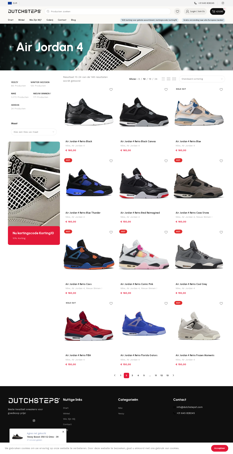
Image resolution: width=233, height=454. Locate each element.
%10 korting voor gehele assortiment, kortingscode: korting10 (149, 20)
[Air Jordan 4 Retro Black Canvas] (144, 112)
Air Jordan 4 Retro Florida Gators (138, 355)
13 (167, 375)
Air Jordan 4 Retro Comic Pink (136, 284)
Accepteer (219, 448)
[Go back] (12, 47)
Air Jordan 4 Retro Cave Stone (192, 212)
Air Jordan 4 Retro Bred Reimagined (140, 212)
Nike (67, 145)
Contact (67, 424)
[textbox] (34, 132)
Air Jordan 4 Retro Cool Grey (191, 284)
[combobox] (34, 132)
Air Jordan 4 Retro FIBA (78, 355)
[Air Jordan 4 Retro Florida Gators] (144, 326)
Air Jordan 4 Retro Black (78, 141)
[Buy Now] (38, 436)
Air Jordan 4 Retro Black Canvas (138, 141)
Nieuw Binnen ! (204, 217)
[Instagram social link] (223, 3)
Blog (65, 429)
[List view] (163, 79)
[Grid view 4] (174, 79)
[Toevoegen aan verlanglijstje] (111, 89)
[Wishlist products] (177, 11)
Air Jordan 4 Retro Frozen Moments (195, 355)
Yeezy (121, 413)
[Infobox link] (204, 3)
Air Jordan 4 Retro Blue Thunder (82, 212)
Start (65, 408)
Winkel (66, 413)
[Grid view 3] (168, 79)
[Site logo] (24, 11)
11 (156, 375)
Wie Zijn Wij (69, 419)
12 (161, 375)
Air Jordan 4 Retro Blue (188, 141)
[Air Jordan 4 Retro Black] (89, 112)
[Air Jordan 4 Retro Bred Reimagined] (144, 183)
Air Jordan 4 (78, 145)
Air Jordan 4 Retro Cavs (78, 284)
